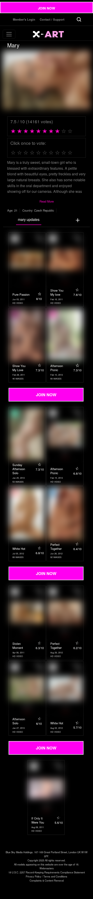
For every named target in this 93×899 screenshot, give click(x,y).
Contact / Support (52, 19)
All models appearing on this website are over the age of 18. (46, 864)
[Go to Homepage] (50, 34)
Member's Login (24, 19)
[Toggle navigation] (9, 34)
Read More (47, 201)
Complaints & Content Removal (47, 880)
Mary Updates (29, 219)
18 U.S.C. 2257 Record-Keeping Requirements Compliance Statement (46, 872)
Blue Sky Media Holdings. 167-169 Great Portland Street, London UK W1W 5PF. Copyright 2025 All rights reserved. (47, 856)
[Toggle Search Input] (79, 19)
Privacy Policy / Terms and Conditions (46, 876)
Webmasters (47, 868)
